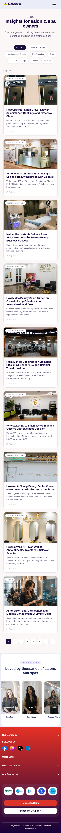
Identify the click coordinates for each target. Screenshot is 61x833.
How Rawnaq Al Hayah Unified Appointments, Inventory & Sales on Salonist (27, 550)
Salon (52, 54)
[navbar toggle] (54, 4)
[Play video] (25, 700)
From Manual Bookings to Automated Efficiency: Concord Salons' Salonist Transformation (28, 365)
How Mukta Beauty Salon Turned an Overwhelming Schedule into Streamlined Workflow (27, 301)
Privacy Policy (30, 829)
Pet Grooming (38, 54)
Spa (24, 61)
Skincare (13, 61)
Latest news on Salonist (16, 54)
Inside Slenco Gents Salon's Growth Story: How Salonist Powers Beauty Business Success (27, 237)
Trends (35, 61)
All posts (20, 47)
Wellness (47, 61)
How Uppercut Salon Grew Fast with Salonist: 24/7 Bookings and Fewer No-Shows (29, 113)
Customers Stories (37, 47)
